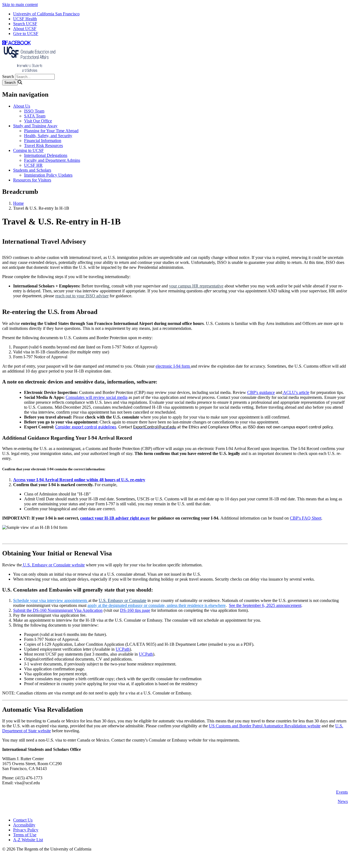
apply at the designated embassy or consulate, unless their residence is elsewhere (157, 605)
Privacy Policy (25, 830)
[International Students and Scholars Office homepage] (29, 71)
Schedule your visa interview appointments (50, 600)
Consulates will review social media (96, 397)
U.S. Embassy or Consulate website (53, 565)
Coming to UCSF (28, 150)
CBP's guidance (261, 392)
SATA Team (34, 116)
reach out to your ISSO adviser (82, 295)
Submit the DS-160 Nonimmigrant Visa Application (58, 610)
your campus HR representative (196, 286)
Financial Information (42, 140)
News (343, 801)
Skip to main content (20, 4)
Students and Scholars (32, 170)
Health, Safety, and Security (48, 135)
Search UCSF (25, 23)
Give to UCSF (25, 33)
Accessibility (24, 825)
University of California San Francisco (46, 13)
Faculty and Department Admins (52, 160)
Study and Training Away (35, 125)
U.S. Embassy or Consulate (122, 600)
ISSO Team (34, 111)
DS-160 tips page (135, 610)
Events (342, 792)
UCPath (123, 649)
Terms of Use (24, 834)
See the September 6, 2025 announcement (265, 605)
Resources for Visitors (32, 180)
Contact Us (23, 820)
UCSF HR (33, 165)
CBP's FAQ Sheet (305, 518)
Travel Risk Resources (43, 145)
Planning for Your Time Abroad (51, 130)
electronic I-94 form (173, 366)
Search (8, 76)
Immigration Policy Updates (48, 175)
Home (18, 203)
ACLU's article (295, 392)
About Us (21, 106)
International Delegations (45, 155)
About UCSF (24, 28)
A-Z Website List (28, 839)
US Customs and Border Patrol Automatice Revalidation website (264, 726)
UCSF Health (25, 18)
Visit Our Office (38, 121)
